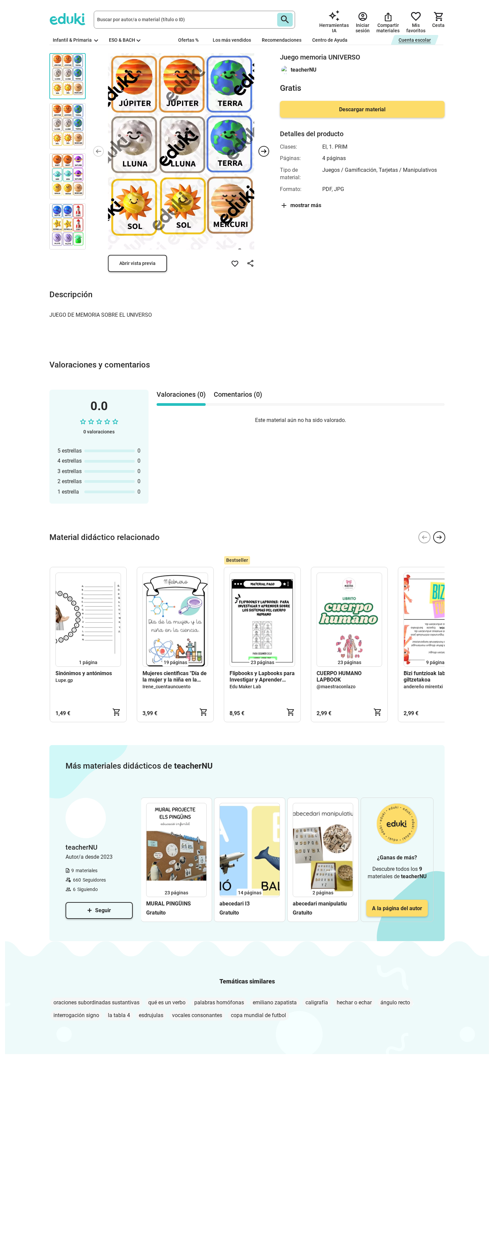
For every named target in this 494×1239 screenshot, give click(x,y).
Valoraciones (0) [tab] (181, 394)
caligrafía (316, 1002)
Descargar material (362, 109)
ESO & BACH (122, 40)
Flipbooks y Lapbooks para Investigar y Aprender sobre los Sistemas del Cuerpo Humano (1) (262, 676)
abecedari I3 (234, 903)
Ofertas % (188, 40)
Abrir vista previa (137, 263)
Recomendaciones (281, 40)
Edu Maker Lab (245, 686)
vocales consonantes (197, 1015)
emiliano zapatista (275, 1002)
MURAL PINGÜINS (169, 903)
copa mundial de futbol (258, 1015)
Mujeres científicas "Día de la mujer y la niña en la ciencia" (174, 676)
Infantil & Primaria (73, 40)
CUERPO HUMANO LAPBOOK (339, 676)
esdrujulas (151, 1015)
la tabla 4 (119, 1015)
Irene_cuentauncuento (166, 686)
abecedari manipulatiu (320, 903)
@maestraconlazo (336, 686)
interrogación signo (76, 1015)
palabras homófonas (219, 1002)
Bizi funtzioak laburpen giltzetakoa (431, 676)
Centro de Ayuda (329, 40)
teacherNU (304, 70)
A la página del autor (397, 908)
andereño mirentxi (423, 686)
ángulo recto (395, 1002)
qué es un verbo (167, 1002)
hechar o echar (354, 1002)
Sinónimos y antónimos (83, 673)
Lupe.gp (64, 680)
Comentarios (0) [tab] (238, 394)
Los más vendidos (232, 40)
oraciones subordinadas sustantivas (96, 1002)
